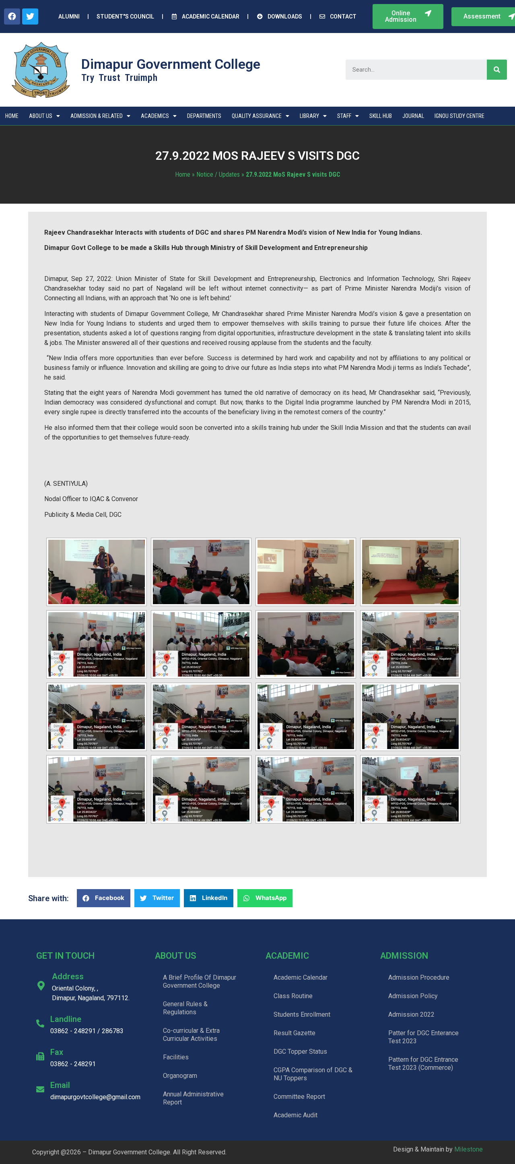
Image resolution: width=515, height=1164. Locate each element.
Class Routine (293, 996)
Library (309, 116)
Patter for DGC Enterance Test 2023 (423, 1037)
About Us (40, 116)
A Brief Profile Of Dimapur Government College (199, 981)
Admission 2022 (411, 1014)
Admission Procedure (418, 977)
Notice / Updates (218, 174)
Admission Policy (413, 996)
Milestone (468, 1149)
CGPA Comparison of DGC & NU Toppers (313, 1074)
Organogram (180, 1075)
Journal (413, 116)
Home (12, 116)
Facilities (176, 1057)
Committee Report (299, 1096)
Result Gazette (294, 1033)
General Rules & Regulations (185, 1008)
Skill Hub (380, 116)
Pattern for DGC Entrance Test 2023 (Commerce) (423, 1063)
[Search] (497, 70)
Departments (204, 116)
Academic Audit (295, 1115)
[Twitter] (30, 16)
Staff (344, 116)
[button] (408, 16)
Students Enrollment (302, 1014)
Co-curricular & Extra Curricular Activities (191, 1034)
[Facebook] (12, 16)
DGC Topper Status (300, 1051)
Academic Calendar (301, 977)
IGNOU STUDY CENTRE (459, 116)
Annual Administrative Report (193, 1098)
